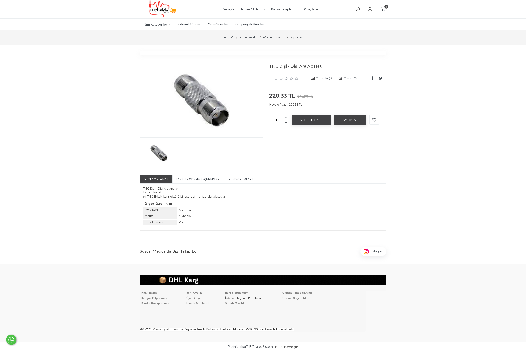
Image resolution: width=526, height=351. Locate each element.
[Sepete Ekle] (311, 120)
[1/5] (276, 78)
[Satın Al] (350, 120)
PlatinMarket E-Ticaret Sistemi (250, 347)
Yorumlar (324, 78)
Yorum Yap (351, 78)
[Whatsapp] (11, 340)
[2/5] (278, 78)
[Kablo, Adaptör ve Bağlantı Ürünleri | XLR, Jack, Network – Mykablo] (163, 16)
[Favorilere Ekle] (374, 120)
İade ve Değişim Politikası (243, 298)
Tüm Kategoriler (155, 24)
